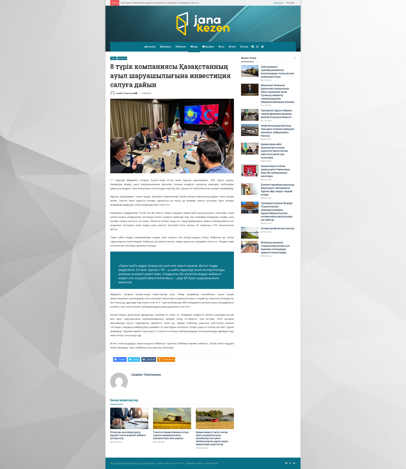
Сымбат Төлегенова (125, 93)
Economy (151, 46)
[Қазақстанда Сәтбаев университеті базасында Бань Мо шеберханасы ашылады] (250, 170)
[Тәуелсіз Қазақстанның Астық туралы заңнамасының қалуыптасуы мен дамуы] (172, 418)
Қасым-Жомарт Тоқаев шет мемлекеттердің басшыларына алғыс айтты (157, 2)
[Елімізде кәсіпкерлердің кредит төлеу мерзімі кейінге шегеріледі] (129, 418)
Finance (182, 46)
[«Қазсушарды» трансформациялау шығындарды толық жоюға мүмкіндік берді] (250, 71)
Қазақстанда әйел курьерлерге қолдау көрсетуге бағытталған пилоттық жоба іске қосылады (274, 151)
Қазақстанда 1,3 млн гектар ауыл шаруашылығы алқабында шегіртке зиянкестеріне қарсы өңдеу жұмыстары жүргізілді (212, 438)
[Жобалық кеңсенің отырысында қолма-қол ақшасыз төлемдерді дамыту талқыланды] (250, 247)
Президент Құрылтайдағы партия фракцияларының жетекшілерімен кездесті (276, 114)
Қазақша (278, 2)
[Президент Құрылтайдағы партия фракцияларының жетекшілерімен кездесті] (250, 115)
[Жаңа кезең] (203, 24)
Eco (222, 46)
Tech (233, 46)
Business (166, 46)
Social (245, 46)
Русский (290, 2)
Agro (195, 46)
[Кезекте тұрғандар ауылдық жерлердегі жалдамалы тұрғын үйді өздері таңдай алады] (250, 189)
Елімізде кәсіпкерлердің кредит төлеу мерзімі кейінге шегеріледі (128, 435)
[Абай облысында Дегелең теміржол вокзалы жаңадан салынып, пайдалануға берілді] (250, 130)
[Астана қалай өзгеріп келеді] (250, 233)
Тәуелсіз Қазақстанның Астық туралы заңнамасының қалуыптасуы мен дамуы (171, 435)
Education (209, 46)
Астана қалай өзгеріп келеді (277, 228)
